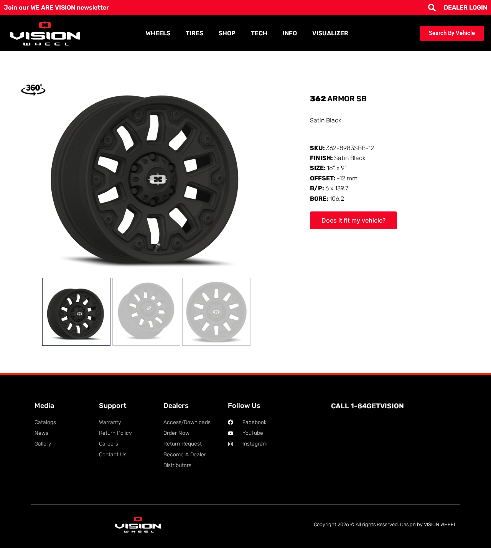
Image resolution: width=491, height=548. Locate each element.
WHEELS (158, 33)
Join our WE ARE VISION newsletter (56, 7)
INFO (290, 33)
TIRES (194, 33)
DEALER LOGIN (465, 7)
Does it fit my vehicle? (353, 220)
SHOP (227, 33)
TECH (259, 33)
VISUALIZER (330, 33)
